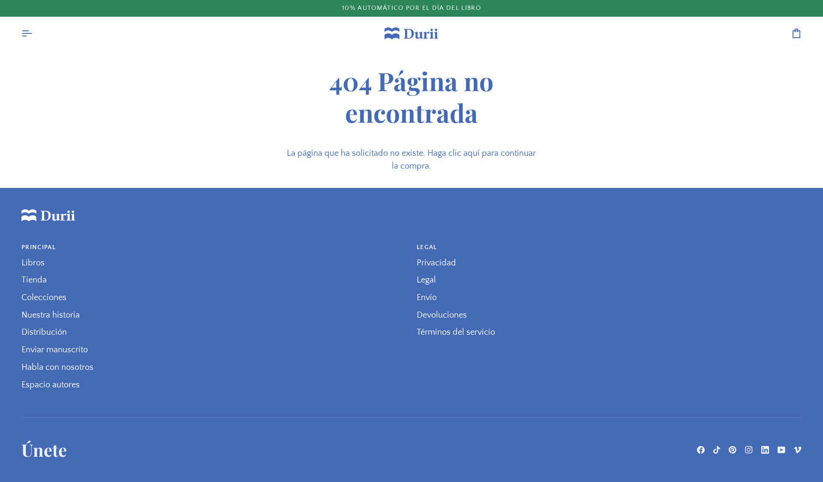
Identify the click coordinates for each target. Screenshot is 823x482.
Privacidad (436, 263)
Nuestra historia (50, 315)
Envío (427, 297)
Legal (426, 280)
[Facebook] (701, 450)
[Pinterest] (732, 450)
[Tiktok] (716, 450)
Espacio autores (50, 385)
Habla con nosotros (57, 367)
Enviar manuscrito (54, 349)
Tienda (34, 280)
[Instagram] (749, 450)
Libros (33, 263)
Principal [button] (38, 247)
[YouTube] (781, 450)
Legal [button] (427, 247)
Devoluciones (442, 315)
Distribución (44, 332)
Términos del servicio (456, 332)
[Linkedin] (765, 450)
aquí (471, 153)
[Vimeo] (798, 450)
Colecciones (43, 297)
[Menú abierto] (34, 33)
